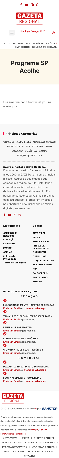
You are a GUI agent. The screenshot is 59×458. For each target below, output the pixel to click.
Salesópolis (21, 451)
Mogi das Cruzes (18, 146)
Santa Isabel (44, 451)
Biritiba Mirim (44, 438)
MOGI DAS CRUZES (44, 141)
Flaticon (43, 429)
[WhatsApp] (37, 5)
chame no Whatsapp (35, 308)
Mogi (48, 146)
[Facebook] (21, 5)
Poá (6, 451)
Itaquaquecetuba (14, 447)
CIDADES (10, 43)
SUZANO (17, 150)
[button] (12, 32)
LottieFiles (21, 434)
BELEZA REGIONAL (44, 47)
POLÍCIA (38, 43)
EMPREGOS (22, 47)
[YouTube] (26, 5)
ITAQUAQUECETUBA (29, 155)
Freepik (34, 429)
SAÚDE (50, 43)
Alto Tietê (23, 141)
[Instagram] (32, 5)
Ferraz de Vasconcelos (18, 442)
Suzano (37, 146)
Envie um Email (11, 308)
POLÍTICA (24, 43)
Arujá (25, 438)
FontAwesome (7, 434)
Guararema (47, 442)
